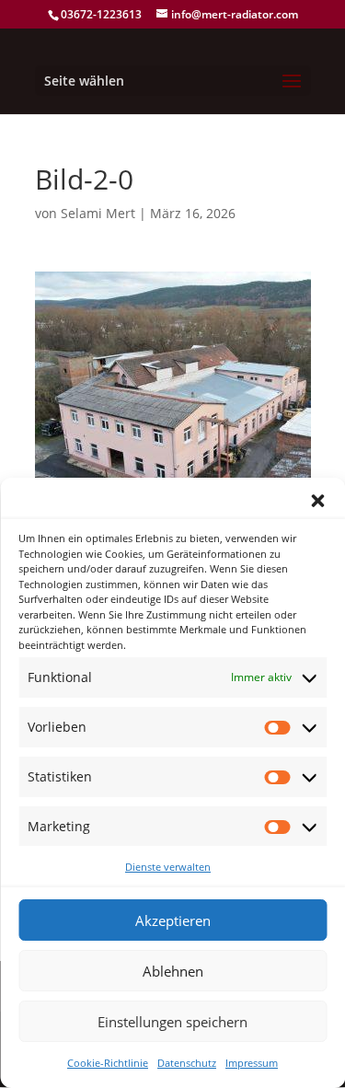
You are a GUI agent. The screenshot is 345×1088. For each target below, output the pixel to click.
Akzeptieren (173, 920)
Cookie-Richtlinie (107, 1063)
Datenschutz (186, 1063)
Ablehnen (173, 971)
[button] (317, 501)
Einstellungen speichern (172, 1022)
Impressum (251, 1063)
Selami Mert (98, 213)
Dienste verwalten (168, 867)
